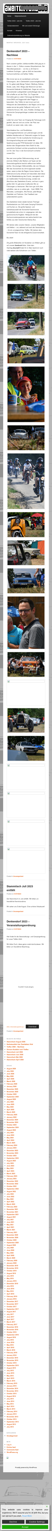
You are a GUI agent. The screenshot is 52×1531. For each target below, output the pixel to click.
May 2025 (10, 1107)
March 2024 (11, 1143)
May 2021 (10, 1224)
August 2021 (11, 1217)
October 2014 (11, 1393)
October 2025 (11, 1094)
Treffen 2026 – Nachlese (15, 1047)
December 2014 (12, 1388)
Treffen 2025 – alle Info (33, 21)
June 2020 (10, 1250)
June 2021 (10, 1222)
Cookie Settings (37, 1521)
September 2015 (13, 1365)
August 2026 (11, 1068)
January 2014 (11, 1414)
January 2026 (11, 1086)
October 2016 (11, 1332)
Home (9, 16)
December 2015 (12, 1358)
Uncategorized (18, 876)
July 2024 (10, 1132)
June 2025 (10, 1104)
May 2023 (10, 1168)
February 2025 (12, 1114)
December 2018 (12, 1283)
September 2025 (13, 1096)
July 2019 (10, 1276)
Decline (13, 1521)
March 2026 (11, 1081)
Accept (25, 1527)
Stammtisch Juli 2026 (15, 1052)
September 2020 (13, 1242)
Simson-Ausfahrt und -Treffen (18, 1049)
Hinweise (19, 30)
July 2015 (10, 1370)
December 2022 (12, 1181)
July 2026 (10, 1071)
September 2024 (13, 1127)
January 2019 (11, 1281)
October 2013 (11, 1419)
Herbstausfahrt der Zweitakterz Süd (20, 1044)
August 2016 (11, 1337)
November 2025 (12, 1091)
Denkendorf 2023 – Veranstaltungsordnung (21, 923)
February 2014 (12, 1411)
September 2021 (13, 1214)
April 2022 (10, 1201)
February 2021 (12, 1232)
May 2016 (10, 1345)
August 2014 (11, 1396)
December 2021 (12, 1209)
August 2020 (11, 1245)
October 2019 (11, 1270)
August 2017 (11, 1311)
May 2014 (10, 1404)
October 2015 (11, 1363)
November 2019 (12, 1268)
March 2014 (11, 1409)
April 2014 (10, 1406)
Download (32, 1026)
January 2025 (11, 1117)
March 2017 (11, 1322)
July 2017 (10, 1314)
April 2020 (10, 1255)
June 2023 (10, 1166)
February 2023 (12, 1176)
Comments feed (12, 1450)
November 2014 (12, 1391)
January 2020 (11, 1263)
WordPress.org (12, 1452)
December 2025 (12, 1089)
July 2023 (10, 1163)
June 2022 (10, 1196)
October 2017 (11, 1306)
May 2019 (10, 1278)
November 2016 (12, 1329)
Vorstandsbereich (13, 26)
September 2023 (13, 1158)
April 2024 (10, 1140)
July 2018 (10, 1286)
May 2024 (10, 1137)
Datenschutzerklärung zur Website (18, 35)
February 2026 (12, 1084)
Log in (9, 1444)
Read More (27, 1515)
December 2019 (12, 1265)
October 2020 (11, 1240)
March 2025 (11, 1112)
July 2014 (10, 1399)
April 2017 (10, 1319)
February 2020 (12, 1260)
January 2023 (11, 1178)
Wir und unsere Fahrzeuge (31, 26)
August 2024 (11, 1130)
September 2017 (13, 1309)
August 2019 (11, 1273)
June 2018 (10, 1288)
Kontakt (9, 30)
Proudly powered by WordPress (26, 1467)
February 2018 (12, 1296)
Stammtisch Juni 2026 (15, 1054)
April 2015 (10, 1378)
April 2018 (10, 1294)
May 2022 (10, 1199)
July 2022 (10, 1194)
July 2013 (10, 1427)
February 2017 (12, 1324)
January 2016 (11, 1355)
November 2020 (12, 1237)
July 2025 (10, 1102)
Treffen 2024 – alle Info (14, 21)
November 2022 (12, 1183)
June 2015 (10, 1373)
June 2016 (10, 1342)
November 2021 (12, 1212)
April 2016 (10, 1347)
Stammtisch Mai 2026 (15, 1057)
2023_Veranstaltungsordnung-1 (15, 1027)
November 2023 (12, 1153)
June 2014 (10, 1401)
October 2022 (11, 1186)
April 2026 (10, 1079)
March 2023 (11, 1173)
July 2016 (10, 1340)
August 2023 (11, 1160)
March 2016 (11, 1350)
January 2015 (11, 1386)
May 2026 (10, 1076)
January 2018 (11, 1299)
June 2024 (10, 1135)
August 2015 (11, 1368)
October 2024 (11, 1125)
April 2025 (10, 1109)
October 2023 (11, 1155)
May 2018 (10, 1291)
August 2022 (11, 1191)
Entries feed (11, 1447)
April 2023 (10, 1171)
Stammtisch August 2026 (16, 1041)
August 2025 (11, 1099)
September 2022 (13, 1189)
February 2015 (12, 1383)
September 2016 (13, 1335)
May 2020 (10, 1253)
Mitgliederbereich (20, 16)
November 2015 (12, 1360)
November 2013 (12, 1416)
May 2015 (10, 1375)
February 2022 (12, 1206)
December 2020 (12, 1235)
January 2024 (11, 1148)
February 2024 (12, 1145)
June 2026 (10, 1073)
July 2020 (10, 1247)
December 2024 (12, 1120)
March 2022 (11, 1204)
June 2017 (10, 1317)
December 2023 (12, 1150)
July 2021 (10, 1219)
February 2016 (12, 1352)
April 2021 (10, 1227)
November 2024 (12, 1122)
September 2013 (13, 1422)
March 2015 (11, 1381)
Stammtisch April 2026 (15, 1059)
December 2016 (12, 1327)
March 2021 (11, 1230)
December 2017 (12, 1301)
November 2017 (12, 1304)
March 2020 (11, 1258)
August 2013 (11, 1424)
